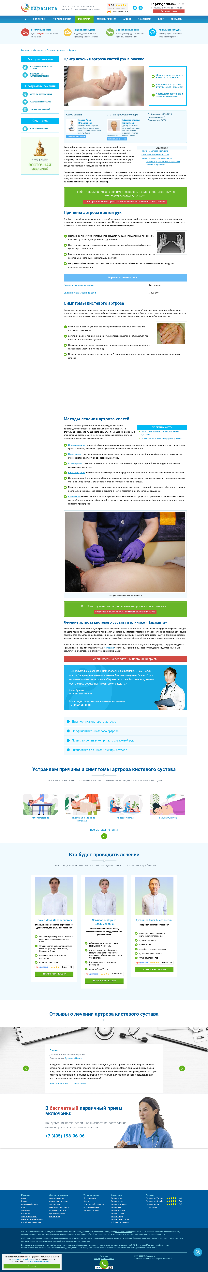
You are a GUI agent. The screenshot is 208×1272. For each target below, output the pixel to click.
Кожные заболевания (93, 1204)
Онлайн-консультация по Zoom (80, 292)
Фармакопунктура (168, 818)
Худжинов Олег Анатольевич (154, 920)
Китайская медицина (31, 1222)
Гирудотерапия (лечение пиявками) (83, 819)
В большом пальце (119, 1222)
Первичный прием (29, 1204)
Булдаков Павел (73, 1058)
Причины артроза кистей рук (154, 151)
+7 (165, 4)
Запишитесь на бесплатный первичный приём (125, 659)
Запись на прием (169, 11)
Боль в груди (117, 1216)
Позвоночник (89, 1198)
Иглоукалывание (76, 445)
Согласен (32, 1266)
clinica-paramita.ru (99, 1234)
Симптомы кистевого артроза (155, 154)
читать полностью (59, 1083)
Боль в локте (117, 1198)
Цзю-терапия (74, 454)
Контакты (176, 19)
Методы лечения (106, 19)
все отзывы (80, 1083)
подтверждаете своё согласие (24, 1259)
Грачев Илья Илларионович (54, 920)
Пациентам (144, 19)
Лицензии (25, 1210)
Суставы (87, 1201)
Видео (24, 1207)
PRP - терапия (55, 1204)
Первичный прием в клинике (79, 285)
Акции (127, 19)
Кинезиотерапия (76, 472)
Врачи (24, 1201)
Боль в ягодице (118, 1210)
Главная (25, 19)
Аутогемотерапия (57, 1213)
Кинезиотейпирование (59, 1207)
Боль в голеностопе (120, 1219)
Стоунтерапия (75, 463)
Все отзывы (151, 1207)
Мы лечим (84, 19)
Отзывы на (154, 1198)
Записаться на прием (76, 137)
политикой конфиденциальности (38, 1261)
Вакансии (25, 1213)
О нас (23, 1198)
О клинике (39, 19)
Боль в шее (116, 1207)
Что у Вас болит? (61, 19)
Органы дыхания (91, 1207)
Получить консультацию (54, 974)
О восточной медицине (31, 1219)
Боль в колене (117, 1213)
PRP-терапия (74, 496)
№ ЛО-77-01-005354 (123, 1232)
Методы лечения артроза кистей (156, 158)
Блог (161, 19)
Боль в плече (117, 1201)
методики (109, 648)
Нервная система (91, 1210)
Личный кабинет (29, 1216)
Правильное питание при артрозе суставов (161, 438)
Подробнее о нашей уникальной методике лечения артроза (125, 611)
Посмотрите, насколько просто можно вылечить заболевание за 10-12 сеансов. (125, 201)
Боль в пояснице (118, 1204)
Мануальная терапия (58, 1201)
